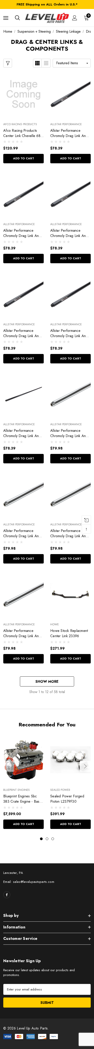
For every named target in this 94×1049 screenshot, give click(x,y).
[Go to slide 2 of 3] (47, 838)
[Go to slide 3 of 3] (52, 838)
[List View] (46, 63)
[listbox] (72, 63)
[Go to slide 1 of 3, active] (41, 838)
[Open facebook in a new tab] (6, 894)
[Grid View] (37, 63)
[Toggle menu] (5, 17)
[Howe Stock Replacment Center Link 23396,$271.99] (70, 594)
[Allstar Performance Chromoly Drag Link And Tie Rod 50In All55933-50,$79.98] (70, 394)
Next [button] (85, 766)
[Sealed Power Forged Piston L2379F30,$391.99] (70, 759)
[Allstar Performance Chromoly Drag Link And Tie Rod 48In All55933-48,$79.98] (70, 494)
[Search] (17, 17)
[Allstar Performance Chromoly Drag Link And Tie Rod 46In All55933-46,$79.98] (23, 594)
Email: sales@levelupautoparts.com (28, 881)
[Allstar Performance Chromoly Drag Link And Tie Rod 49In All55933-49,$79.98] (23, 494)
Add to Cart (23, 158)
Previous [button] (8, 766)
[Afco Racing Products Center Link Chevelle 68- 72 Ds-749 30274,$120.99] (23, 94)
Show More (47, 681)
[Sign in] (74, 17)
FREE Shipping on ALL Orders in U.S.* (47, 4)
